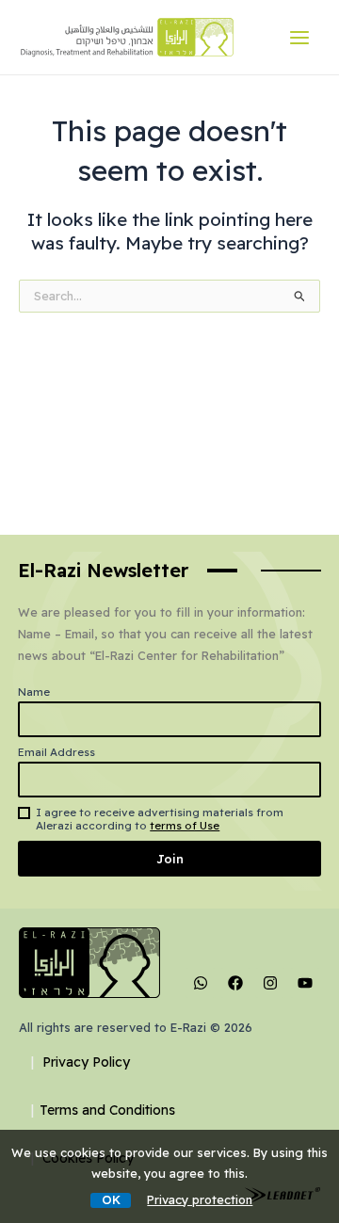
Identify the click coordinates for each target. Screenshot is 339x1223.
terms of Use (184, 825)
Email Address (56, 752)
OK (111, 1200)
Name (34, 692)
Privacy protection (199, 1199)
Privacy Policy (86, 1062)
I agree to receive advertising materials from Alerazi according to (159, 819)
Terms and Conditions (107, 1110)
